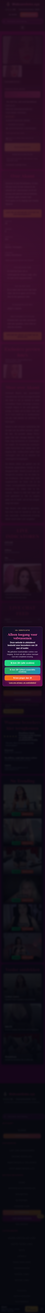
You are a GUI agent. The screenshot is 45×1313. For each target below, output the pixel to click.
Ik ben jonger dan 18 (22, 678)
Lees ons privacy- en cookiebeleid (22, 683)
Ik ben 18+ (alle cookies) (22, 663)
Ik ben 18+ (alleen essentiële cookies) (22, 671)
